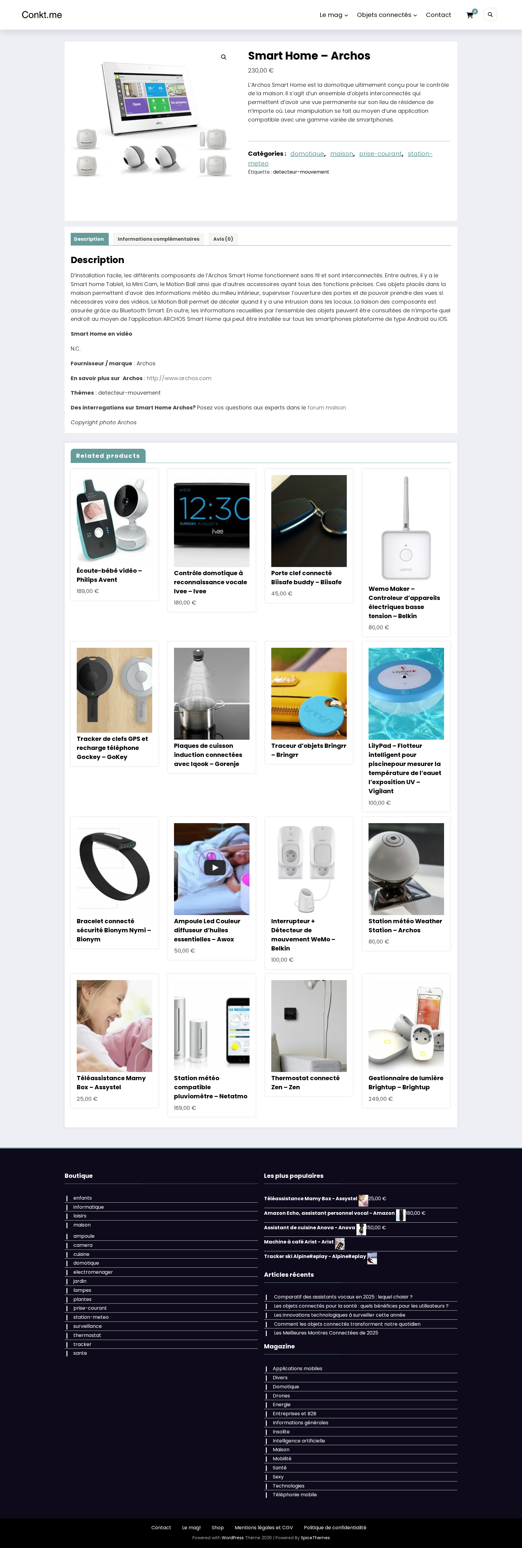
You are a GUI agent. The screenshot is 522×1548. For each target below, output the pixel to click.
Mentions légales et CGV (264, 1527)
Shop (218, 1527)
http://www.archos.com (179, 378)
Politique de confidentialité (335, 1527)
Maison (281, 1449)
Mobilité (282, 1458)
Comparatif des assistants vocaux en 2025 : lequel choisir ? (343, 1296)
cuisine (81, 1254)
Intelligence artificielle (299, 1440)
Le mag (331, 15)
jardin (79, 1281)
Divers (280, 1377)
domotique (307, 153)
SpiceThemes (315, 1538)
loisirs (79, 1215)
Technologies (288, 1485)
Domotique (286, 1386)
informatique (88, 1207)
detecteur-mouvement (301, 171)
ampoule (84, 1236)
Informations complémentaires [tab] (158, 239)
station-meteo (91, 1317)
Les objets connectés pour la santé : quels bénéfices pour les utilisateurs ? (361, 1305)
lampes (82, 1290)
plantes (82, 1299)
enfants (82, 1197)
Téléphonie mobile (295, 1494)
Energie (282, 1404)
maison (341, 153)
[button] (223, 57)
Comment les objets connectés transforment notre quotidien (347, 1324)
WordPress (233, 1538)
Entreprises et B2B (294, 1413)
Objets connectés (384, 15)
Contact (438, 15)
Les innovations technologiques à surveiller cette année (339, 1315)
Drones (281, 1395)
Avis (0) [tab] (223, 239)
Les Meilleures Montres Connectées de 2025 (326, 1332)
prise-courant (380, 153)
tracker (82, 1344)
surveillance (87, 1326)
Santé (280, 1467)
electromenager (93, 1272)
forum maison (327, 407)
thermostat (87, 1335)
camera (82, 1245)
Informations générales (300, 1422)
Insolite (281, 1431)
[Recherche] (490, 14)
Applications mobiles (297, 1368)
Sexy (278, 1476)
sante (80, 1353)
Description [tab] (89, 239)
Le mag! (191, 1527)
